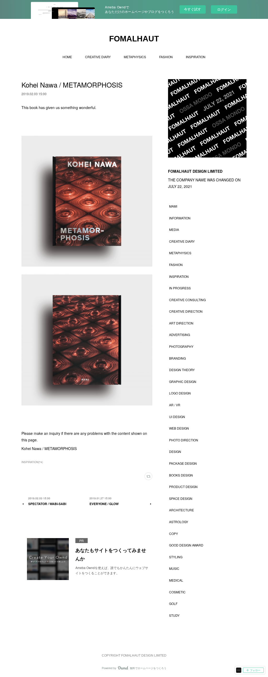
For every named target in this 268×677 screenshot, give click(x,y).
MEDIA (174, 229)
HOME (67, 57)
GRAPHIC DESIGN (182, 381)
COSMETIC (177, 592)
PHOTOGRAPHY (181, 346)
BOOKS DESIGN (181, 475)
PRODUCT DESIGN (183, 486)
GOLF (173, 603)
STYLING (175, 557)
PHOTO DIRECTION (183, 440)
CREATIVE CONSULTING (187, 299)
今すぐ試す (192, 9)
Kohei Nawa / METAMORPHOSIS (49, 448)
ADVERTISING (179, 334)
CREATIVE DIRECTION (186, 311)
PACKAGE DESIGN (183, 463)
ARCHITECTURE (181, 510)
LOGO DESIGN (180, 393)
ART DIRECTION (181, 323)
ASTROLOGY (178, 521)
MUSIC (174, 568)
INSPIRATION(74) (32, 462)
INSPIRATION (195, 57)
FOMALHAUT (134, 38)
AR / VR (174, 405)
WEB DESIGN (179, 428)
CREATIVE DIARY (98, 57)
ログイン (224, 9)
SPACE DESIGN (180, 498)
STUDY (174, 615)
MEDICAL (176, 580)
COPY (173, 533)
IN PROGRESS (180, 288)
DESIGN (175, 451)
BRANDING (177, 358)
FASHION (166, 57)
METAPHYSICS (135, 57)
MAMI (173, 206)
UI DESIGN (177, 416)
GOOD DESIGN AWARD (186, 545)
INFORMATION (180, 218)
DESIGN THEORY (182, 369)
